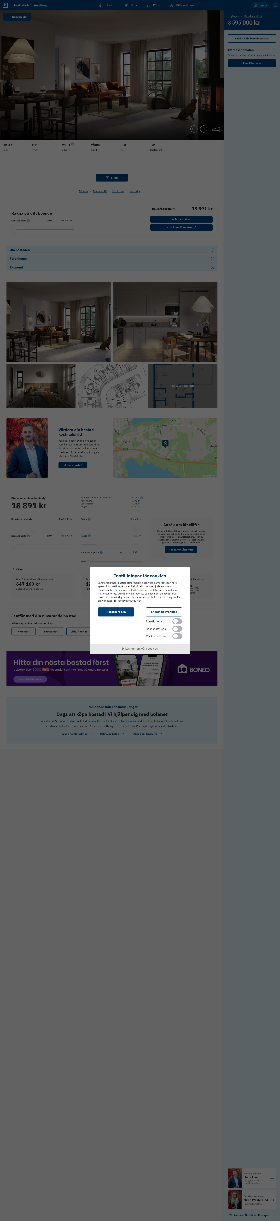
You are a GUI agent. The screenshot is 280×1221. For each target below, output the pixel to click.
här (139, 600)
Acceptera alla (116, 612)
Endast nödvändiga (164, 612)
